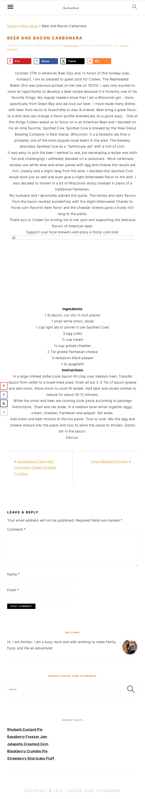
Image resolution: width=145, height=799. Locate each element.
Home (12, 26)
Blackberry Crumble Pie (27, 751)
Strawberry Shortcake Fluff (30, 758)
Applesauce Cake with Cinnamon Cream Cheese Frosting (35, 467)
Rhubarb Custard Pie (25, 729)
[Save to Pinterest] (4, 386)
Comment (16, 529)
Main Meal (29, 26)
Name (13, 574)
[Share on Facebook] (4, 394)
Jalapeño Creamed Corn (28, 744)
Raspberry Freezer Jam (27, 737)
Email (13, 590)
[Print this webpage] (4, 412)
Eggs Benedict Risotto (109, 461)
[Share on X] (4, 403)
